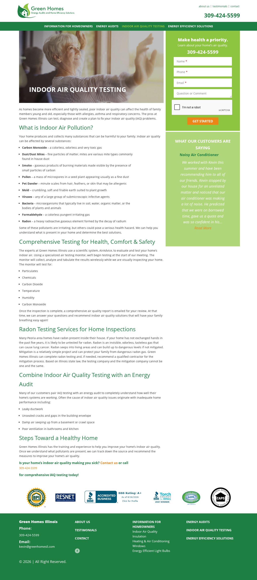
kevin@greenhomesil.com (37, 546)
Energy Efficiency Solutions (190, 26)
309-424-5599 (222, 15)
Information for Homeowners (68, 26)
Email (182, 83)
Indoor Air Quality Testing (143, 26)
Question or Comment (191, 93)
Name (182, 61)
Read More (202, 227)
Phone (182, 72)
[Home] (46, 15)
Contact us (109, 463)
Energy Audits (107, 26)
